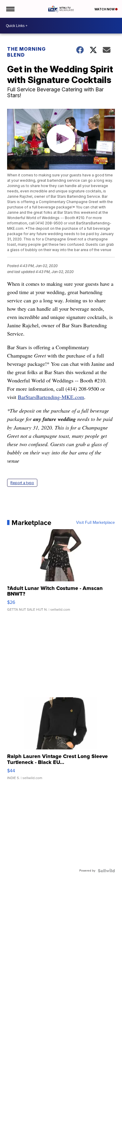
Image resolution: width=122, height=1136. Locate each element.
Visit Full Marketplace (95, 523)
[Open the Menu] (9, 8)
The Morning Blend (26, 52)
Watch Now (104, 9)
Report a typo (22, 483)
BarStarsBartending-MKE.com (51, 397)
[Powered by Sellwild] (106, 871)
